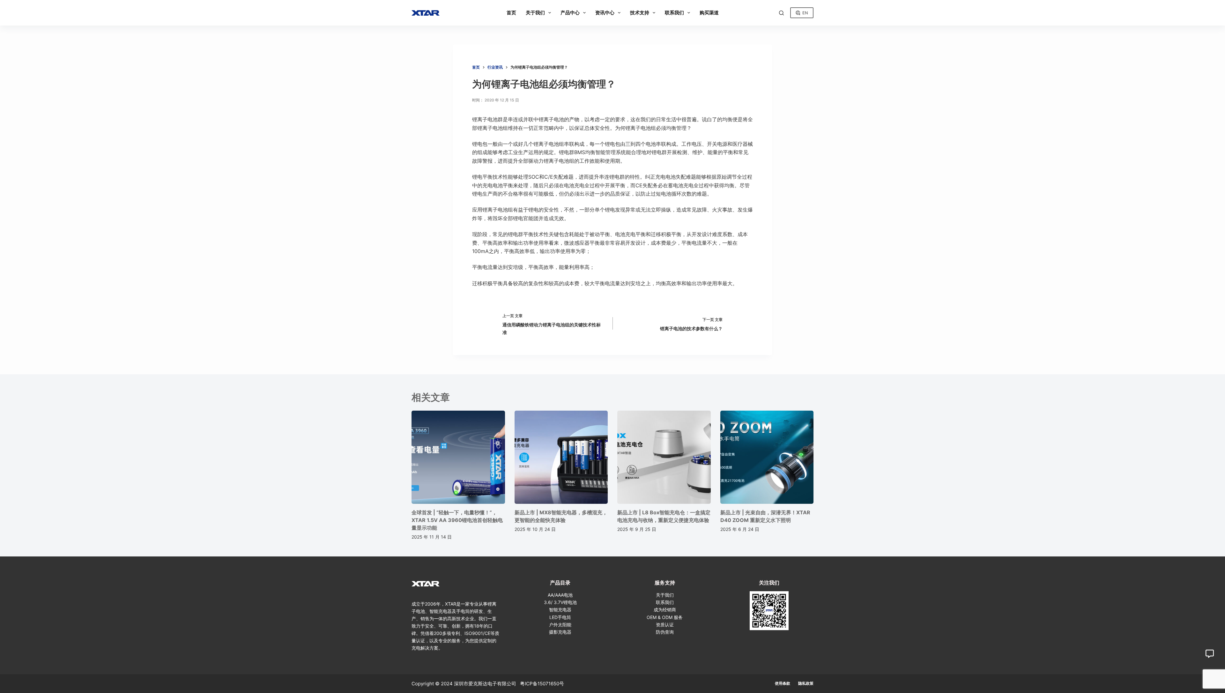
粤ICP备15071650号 (542, 684)
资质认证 (665, 624)
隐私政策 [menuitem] (805, 683)
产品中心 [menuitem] (570, 13)
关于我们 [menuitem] (535, 13)
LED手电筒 (560, 617)
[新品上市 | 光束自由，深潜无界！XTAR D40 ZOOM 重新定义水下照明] (767, 457)
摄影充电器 (560, 632)
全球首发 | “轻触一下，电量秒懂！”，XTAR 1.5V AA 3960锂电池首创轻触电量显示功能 (457, 520)
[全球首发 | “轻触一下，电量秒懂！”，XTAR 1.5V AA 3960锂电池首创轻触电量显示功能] (458, 457)
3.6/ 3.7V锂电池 (560, 602)
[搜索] (781, 13)
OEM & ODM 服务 (665, 617)
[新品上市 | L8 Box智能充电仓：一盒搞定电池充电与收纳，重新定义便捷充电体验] (664, 457)
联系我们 (665, 602)
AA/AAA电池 (560, 595)
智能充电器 (560, 609)
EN (805, 12)
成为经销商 (665, 609)
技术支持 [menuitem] (639, 13)
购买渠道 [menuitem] (709, 13)
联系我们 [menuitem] (674, 13)
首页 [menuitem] (511, 13)
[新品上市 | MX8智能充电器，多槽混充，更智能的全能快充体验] (561, 457)
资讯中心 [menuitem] (604, 13)
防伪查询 (665, 632)
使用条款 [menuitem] (782, 683)
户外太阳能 (560, 624)
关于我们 (665, 595)
